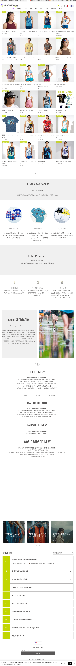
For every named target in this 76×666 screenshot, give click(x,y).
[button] (62, 6)
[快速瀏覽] (11, 47)
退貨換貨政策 (44, 635)
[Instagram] (29, 632)
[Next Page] (46, 173)
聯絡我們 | (55, 635)
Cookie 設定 (63, 663)
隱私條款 (32, 635)
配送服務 (50, 635)
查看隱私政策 (19, 664)
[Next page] (45, 518)
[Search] (64, 6)
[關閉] (74, 663)
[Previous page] (30, 518)
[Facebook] (27, 632)
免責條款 (38, 635)
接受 (70, 663)
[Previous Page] (30, 173)
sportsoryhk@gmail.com (33, 238)
